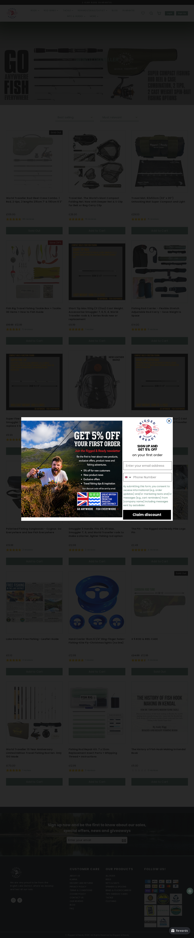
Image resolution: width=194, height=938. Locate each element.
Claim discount (147, 514)
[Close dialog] (169, 420)
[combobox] (127, 477)
